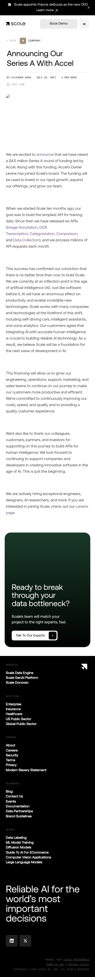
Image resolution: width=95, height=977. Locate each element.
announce (45, 154)
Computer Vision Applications (28, 857)
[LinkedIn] (12, 941)
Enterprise (13, 704)
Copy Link (18, 84)
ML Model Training (20, 843)
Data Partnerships (19, 811)
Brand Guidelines (19, 816)
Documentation (17, 806)
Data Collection (26, 240)
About (10, 745)
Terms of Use (55, 964)
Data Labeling (16, 838)
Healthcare (14, 714)
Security (12, 755)
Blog (9, 792)
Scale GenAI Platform (22, 678)
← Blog (11, 40)
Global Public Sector (21, 724)
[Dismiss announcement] (88, 7)
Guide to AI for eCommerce (27, 853)
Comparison (66, 233)
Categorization (42, 233)
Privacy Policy (78, 964)
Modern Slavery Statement (26, 770)
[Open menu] (84, 24)
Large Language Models (24, 862)
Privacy (11, 765)
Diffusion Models (18, 847)
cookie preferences (76, 959)
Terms (10, 760)
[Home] (15, 24)
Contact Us (14, 796)
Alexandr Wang (21, 77)
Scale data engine (19, 673)
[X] (25, 941)
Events (11, 801)
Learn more (45, 10)
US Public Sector (18, 719)
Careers (12, 750)
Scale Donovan (17, 683)
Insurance (13, 709)
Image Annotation (22, 227)
